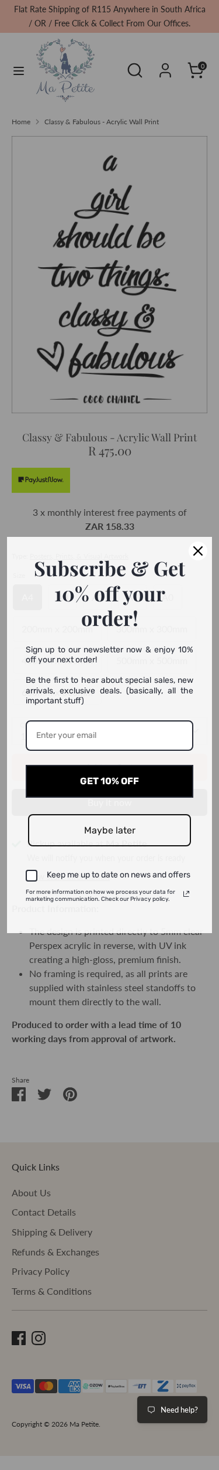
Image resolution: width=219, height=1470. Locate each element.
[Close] (198, 551)
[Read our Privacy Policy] (186, 894)
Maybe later (109, 830)
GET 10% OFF (109, 781)
